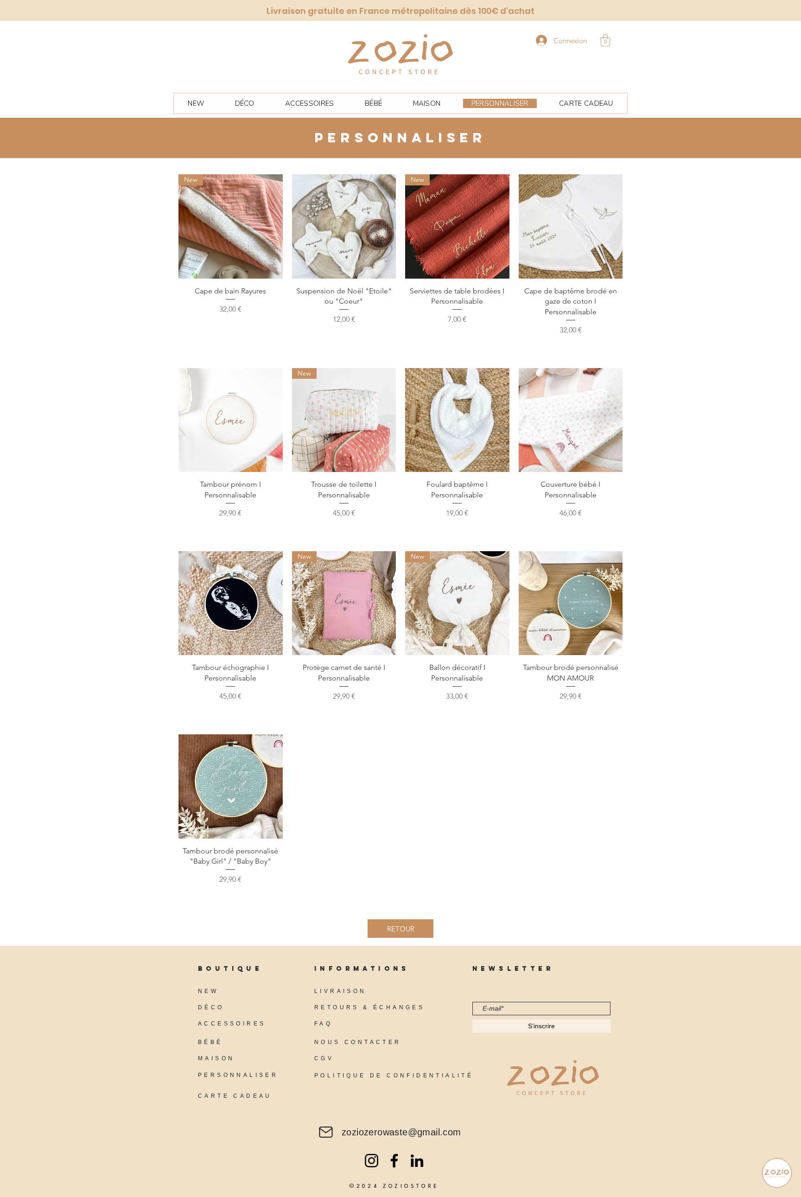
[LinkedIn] (417, 1161)
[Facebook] (394, 1161)
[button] (605, 40)
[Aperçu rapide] (344, 226)
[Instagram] (371, 1161)
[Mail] (326, 1132)
